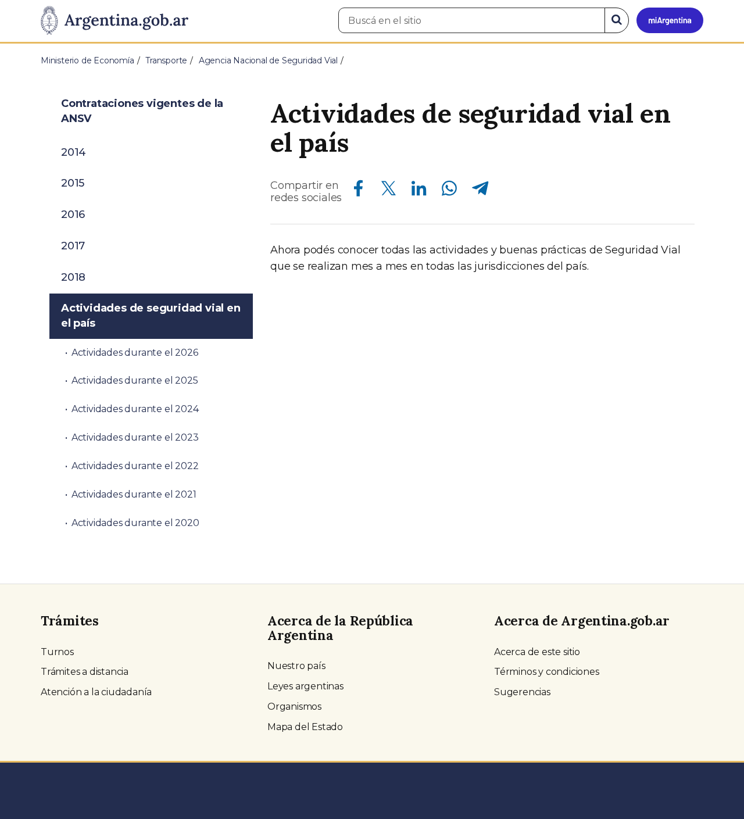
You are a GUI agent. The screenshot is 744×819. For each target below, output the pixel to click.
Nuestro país (296, 665)
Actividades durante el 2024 (135, 408)
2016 (73, 214)
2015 (72, 183)
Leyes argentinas (305, 686)
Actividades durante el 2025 (134, 380)
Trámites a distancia (84, 671)
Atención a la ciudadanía (96, 692)
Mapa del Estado (305, 726)
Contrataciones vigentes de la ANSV (142, 111)
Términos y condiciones (546, 671)
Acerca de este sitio (537, 651)
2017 (73, 245)
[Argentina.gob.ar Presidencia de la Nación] (114, 21)
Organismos (294, 706)
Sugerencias (522, 692)
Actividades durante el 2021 (133, 494)
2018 (73, 277)
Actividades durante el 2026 (134, 352)
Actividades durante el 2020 (135, 522)
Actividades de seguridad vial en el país (151, 316)
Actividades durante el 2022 (135, 465)
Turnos (57, 651)
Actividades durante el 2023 (135, 437)
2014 (73, 152)
